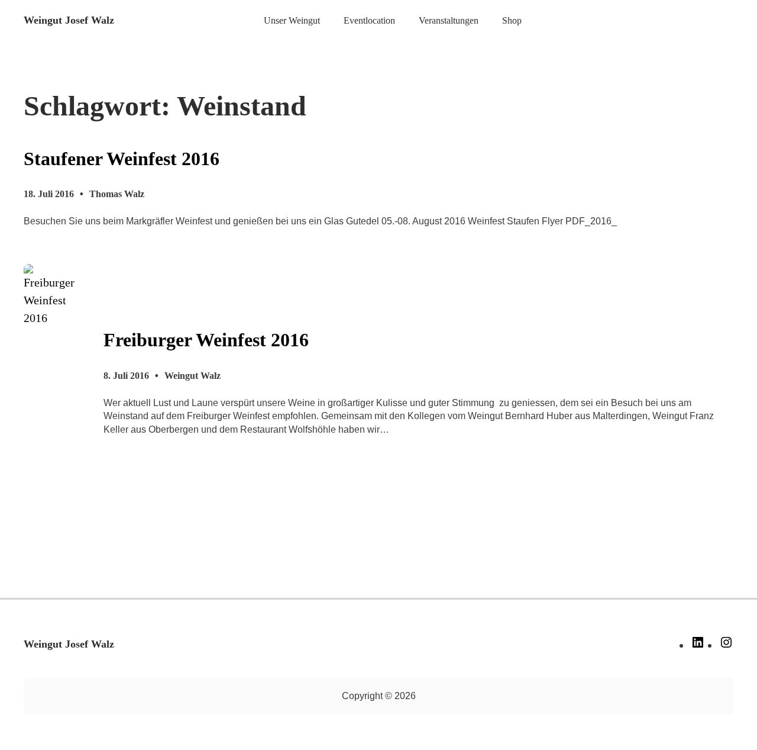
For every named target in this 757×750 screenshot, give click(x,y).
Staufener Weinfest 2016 (121, 158)
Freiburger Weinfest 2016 (206, 339)
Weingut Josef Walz (69, 20)
